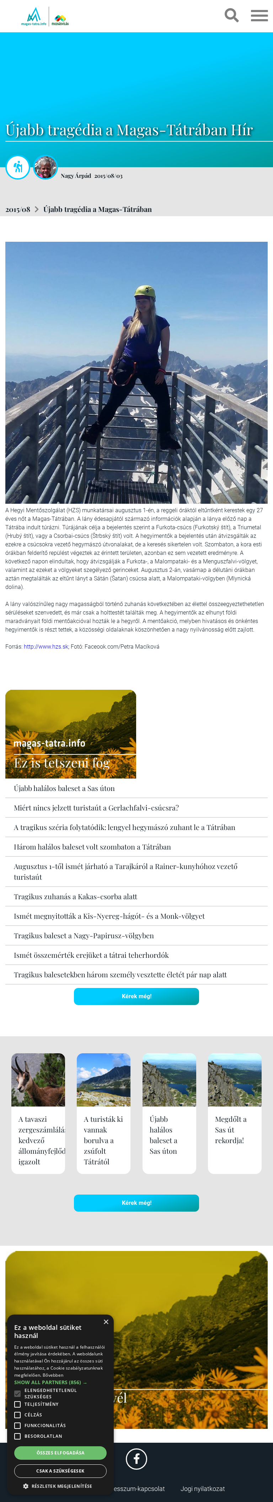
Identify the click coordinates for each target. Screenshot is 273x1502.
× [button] (105, 1322)
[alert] (60, 1405)
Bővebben (53, 1375)
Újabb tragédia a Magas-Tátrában (97, 209)
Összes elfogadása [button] (61, 1453)
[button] (60, 1485)
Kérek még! (136, 996)
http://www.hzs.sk (46, 646)
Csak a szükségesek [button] (60, 1471)
